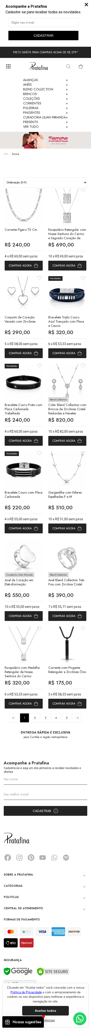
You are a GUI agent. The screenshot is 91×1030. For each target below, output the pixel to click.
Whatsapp (54, 858)
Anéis (45, 84)
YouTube (43, 858)
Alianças (45, 80)
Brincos (45, 94)
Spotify (66, 858)
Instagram (19, 858)
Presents (45, 122)
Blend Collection (45, 89)
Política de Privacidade (26, 992)
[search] (68, 66)
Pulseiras (45, 108)
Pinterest (31, 858)
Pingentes (45, 112)
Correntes (45, 103)
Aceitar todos (45, 1010)
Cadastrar (42, 811)
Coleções (45, 98)
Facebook (8, 858)
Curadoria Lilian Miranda (45, 117)
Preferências (45, 1020)
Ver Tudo (45, 126)
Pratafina (38, 66)
